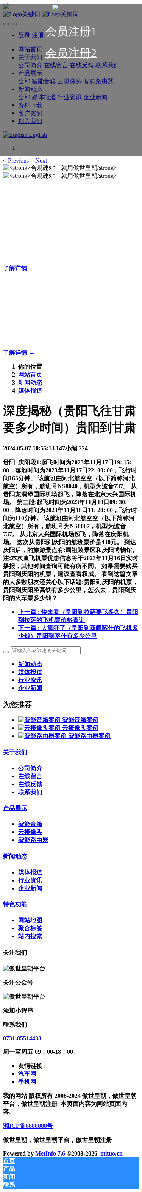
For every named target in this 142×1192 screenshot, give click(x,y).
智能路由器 (33, 840)
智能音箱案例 (80, 720)
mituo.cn (111, 1153)
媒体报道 (30, 390)
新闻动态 (30, 382)
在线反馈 (30, 784)
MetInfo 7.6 (50, 1153)
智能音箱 (30, 824)
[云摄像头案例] (40, 728)
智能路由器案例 (89, 736)
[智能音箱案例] (40, 720)
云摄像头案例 (80, 728)
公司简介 (30, 768)
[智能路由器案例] (43, 736)
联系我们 (30, 792)
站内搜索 (30, 936)
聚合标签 (30, 928)
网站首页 (30, 374)
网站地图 (30, 920)
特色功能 (15, 904)
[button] (16, 160)
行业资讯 (30, 680)
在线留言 (30, 776)
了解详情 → (19, 268)
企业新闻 (30, 688)
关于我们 (15, 752)
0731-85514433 (22, 1038)
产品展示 (15, 808)
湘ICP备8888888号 (28, 1125)
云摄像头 (30, 832)
